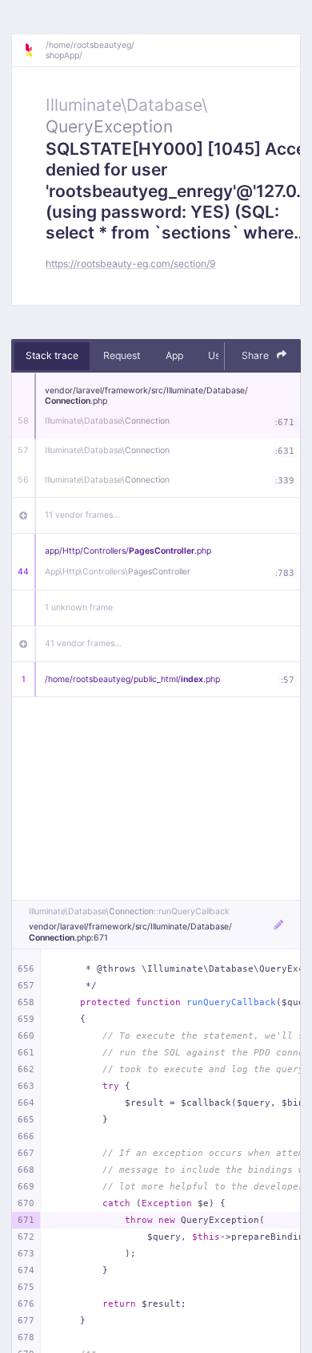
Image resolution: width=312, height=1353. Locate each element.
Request (121, 355)
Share (256, 355)
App (174, 355)
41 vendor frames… (83, 643)
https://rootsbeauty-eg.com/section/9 (131, 264)
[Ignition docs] (34, 50)
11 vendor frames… (82, 515)
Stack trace (52, 355)
